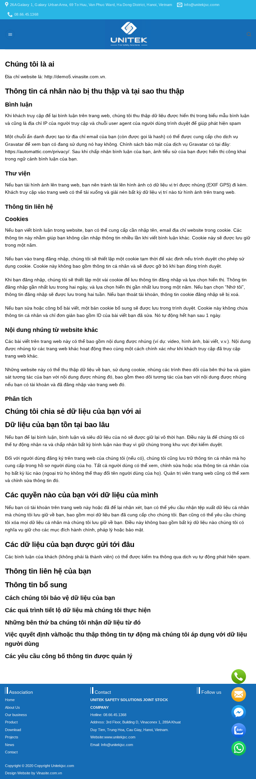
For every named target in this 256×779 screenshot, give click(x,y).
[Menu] (10, 34)
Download (13, 730)
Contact (11, 752)
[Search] (249, 34)
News (9, 745)
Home (10, 700)
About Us (12, 707)
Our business (16, 715)
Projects (11, 737)
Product (11, 722)
